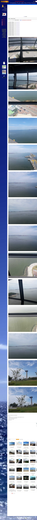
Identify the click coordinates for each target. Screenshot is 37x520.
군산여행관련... (19, 447)
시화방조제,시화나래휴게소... (26, 456)
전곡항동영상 (33, 490)
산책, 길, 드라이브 (4, 9)
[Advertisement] (4, 49)
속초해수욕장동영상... (12, 473)
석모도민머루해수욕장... (12, 465)
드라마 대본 (33, 3)
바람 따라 (26, 3)
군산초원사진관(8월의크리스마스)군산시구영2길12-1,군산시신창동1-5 (12, 491)
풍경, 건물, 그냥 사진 (4, 10)
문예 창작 (22, 3)
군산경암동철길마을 (20, 465)
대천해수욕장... (12, 447)
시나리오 (29, 3)
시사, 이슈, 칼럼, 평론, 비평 (12, 3)
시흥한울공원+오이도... (12, 456)
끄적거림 (18, 3)
